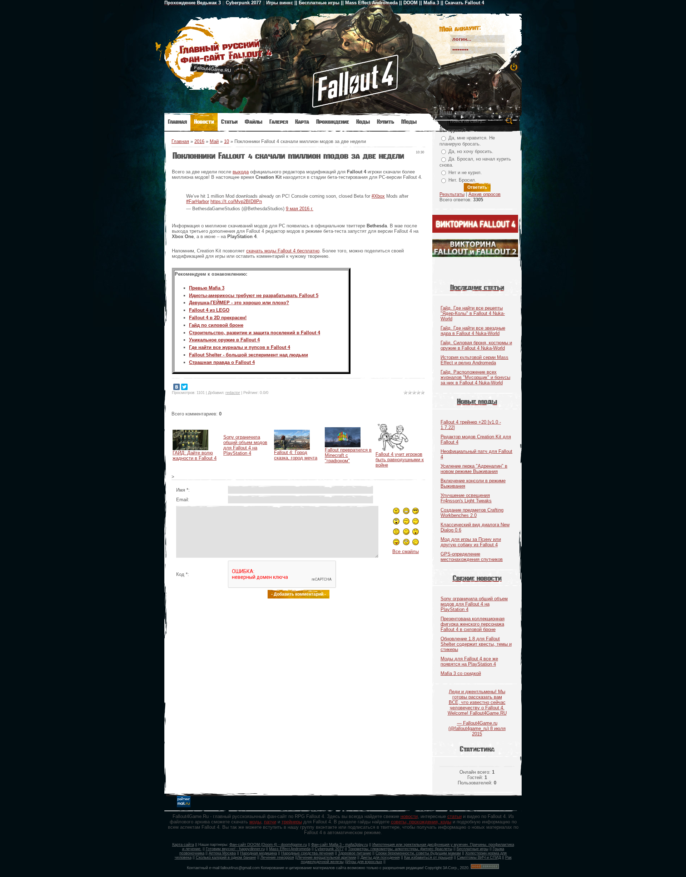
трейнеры (292, 821)
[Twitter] (184, 387)
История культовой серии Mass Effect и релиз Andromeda (474, 360)
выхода (241, 171)
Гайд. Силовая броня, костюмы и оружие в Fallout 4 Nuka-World (476, 345)
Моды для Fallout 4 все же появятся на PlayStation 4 (469, 661)
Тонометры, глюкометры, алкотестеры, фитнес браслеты (400, 849)
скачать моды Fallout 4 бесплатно (282, 250)
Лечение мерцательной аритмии (326, 857)
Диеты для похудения (380, 857)
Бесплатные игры (472, 849)
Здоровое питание (354, 853)
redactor (232, 392)
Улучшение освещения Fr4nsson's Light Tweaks (466, 498)
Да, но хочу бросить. (470, 151)
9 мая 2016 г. (299, 208)
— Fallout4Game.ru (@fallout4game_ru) (477, 710)
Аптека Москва (222, 853)
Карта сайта (183, 844)
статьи (454, 816)
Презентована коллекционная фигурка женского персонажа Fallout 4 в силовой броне (472, 624)
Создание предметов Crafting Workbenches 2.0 (472, 512)
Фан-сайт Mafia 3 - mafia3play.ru (339, 844)
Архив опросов (484, 194)
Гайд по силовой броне (216, 325)
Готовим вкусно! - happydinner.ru (235, 849)
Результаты (451, 194)
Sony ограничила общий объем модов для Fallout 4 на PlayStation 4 (245, 445)
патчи (270, 821)
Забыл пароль (489, 58)
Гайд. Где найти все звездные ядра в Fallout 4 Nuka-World (473, 330)
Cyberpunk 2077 (329, 849)
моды (255, 821)
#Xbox (378, 196)
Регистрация (484, 65)
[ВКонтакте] (176, 387)
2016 (199, 141)
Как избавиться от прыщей (428, 857)
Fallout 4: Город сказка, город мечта (295, 455)
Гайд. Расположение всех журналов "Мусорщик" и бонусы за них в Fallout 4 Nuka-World (475, 377)
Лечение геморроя (277, 857)
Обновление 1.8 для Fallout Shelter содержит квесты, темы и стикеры (476, 644)
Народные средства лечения (307, 853)
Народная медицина (258, 853)
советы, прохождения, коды (421, 821)
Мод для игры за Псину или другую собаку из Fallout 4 (471, 542)
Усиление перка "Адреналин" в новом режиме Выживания (474, 468)
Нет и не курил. (465, 172)
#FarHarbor (197, 201)
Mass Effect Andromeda (289, 849)
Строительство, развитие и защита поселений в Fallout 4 (254, 332)
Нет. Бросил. (462, 180)
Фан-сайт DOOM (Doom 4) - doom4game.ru (268, 844)
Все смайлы (405, 551)
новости (409, 816)
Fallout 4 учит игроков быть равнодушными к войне (400, 460)
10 (226, 141)
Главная (180, 141)
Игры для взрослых (364, 861)
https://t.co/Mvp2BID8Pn (236, 201)
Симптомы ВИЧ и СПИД (479, 857)
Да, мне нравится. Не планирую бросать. (467, 141)
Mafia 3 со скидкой (461, 673)
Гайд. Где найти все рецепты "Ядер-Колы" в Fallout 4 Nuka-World (473, 313)
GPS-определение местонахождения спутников (472, 556)
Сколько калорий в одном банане (226, 857)
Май (214, 141)
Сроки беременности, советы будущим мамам (418, 853)
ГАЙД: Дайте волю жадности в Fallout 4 (195, 455)
